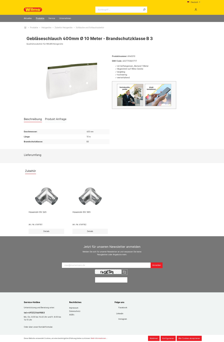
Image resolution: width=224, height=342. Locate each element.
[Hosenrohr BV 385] (90, 196)
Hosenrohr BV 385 (81, 212)
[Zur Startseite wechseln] (33, 10)
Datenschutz (74, 311)
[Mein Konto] (196, 9)
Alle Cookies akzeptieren (189, 338)
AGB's (71, 315)
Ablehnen (154, 338)
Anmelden (156, 265)
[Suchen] (144, 9)
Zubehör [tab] (30, 171)
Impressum (73, 308)
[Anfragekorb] (199, 8)
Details (46, 231)
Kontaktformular (45, 327)
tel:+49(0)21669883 (34, 312)
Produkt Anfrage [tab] (55, 119)
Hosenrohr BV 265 (37, 212)
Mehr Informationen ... (99, 338)
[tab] (33, 119)
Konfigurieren (168, 338)
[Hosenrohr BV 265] (46, 196)
